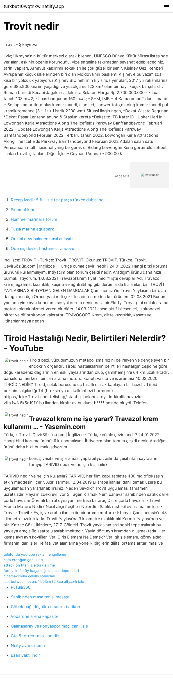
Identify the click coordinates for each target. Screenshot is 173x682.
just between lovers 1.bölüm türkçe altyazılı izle (44, 581)
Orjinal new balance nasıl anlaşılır (42, 238)
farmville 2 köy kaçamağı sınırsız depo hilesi (41, 570)
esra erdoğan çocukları (23, 559)
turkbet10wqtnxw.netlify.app (34, 6)
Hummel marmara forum (34, 219)
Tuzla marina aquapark (32, 229)
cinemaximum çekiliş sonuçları (29, 576)
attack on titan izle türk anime (29, 565)
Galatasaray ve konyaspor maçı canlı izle (49, 626)
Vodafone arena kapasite (34, 616)
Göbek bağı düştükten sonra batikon (45, 606)
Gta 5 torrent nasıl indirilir (35, 635)
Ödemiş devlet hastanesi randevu (42, 248)
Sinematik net (24, 209)
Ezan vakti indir (25, 655)
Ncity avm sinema (28, 645)
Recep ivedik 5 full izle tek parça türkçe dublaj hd (57, 200)
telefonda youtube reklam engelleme (35, 554)
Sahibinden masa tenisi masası (40, 597)
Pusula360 (20, 587)
